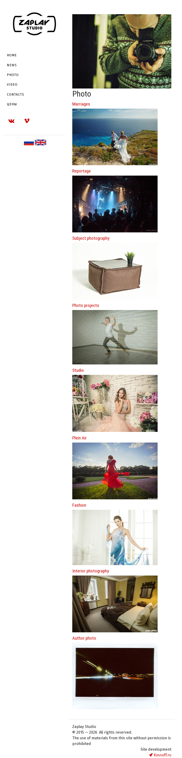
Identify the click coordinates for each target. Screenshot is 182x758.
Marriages (81, 104)
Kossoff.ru (162, 755)
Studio (78, 370)
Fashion (79, 505)
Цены (12, 104)
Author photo (84, 638)
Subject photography (90, 238)
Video (12, 85)
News (12, 65)
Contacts (15, 95)
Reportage (81, 171)
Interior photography (90, 571)
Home (12, 55)
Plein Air (79, 438)
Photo (13, 75)
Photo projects (85, 305)
